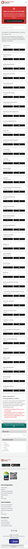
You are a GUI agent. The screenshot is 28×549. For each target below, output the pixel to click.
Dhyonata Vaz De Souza (8, 206)
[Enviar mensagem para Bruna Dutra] (19, 135)
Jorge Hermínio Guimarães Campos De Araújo (13, 291)
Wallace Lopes (6, 358)
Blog (2, 496)
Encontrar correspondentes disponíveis (15, 21)
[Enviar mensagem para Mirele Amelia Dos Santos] (19, 78)
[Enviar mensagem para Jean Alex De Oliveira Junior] (19, 315)
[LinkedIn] (16, 531)
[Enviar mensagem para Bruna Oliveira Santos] (19, 87)
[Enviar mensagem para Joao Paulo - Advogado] (19, 305)
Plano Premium (4, 487)
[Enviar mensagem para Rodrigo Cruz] (19, 248)
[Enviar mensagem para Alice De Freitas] (19, 267)
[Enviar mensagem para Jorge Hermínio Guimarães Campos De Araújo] (19, 296)
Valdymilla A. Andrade (8, 320)
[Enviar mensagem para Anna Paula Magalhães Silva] (19, 125)
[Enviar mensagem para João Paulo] (19, 163)
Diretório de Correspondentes (7, 510)
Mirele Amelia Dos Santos (9, 73)
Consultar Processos (5, 522)
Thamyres (5, 178)
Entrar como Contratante (6, 506)
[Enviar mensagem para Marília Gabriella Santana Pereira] (19, 286)
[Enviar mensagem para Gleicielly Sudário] (19, 173)
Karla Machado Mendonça (9, 225)
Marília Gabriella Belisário (9, 215)
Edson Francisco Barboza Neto (10, 339)
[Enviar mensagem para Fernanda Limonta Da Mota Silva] (19, 116)
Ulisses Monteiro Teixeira (9, 92)
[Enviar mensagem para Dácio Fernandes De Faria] (19, 201)
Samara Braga (6, 149)
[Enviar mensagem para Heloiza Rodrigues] (19, 258)
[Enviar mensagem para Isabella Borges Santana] (19, 69)
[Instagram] (12, 531)
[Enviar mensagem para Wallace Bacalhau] (19, 59)
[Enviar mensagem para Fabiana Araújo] (19, 50)
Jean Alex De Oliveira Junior (9, 310)
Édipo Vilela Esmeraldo (8, 367)
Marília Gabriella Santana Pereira (10, 282)
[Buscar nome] (24, 435)
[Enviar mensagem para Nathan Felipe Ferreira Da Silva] (19, 106)
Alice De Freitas (6, 263)
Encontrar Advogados (5, 523)
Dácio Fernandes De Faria (9, 197)
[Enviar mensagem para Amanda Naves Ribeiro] (19, 239)
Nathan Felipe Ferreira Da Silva (10, 102)
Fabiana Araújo (6, 45)
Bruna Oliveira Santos (8, 83)
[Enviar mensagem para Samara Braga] (19, 154)
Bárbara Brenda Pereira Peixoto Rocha (12, 187)
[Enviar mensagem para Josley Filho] (19, 353)
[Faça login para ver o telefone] (8, 50)
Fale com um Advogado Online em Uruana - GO (14, 425)
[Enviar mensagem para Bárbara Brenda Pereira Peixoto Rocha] (19, 192)
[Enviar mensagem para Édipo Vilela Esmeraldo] (19, 372)
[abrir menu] (26, 2)
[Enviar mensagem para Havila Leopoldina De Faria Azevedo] (19, 334)
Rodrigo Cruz (6, 244)
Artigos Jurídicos (4, 494)
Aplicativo (3, 489)
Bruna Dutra (6, 130)
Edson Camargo (6, 376)
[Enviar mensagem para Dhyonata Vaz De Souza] (19, 211)
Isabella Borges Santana (8, 64)
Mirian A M (5, 272)
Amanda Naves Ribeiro (8, 234)
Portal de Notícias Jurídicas (6, 525)
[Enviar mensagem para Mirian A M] (19, 277)
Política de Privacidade (14, 534)
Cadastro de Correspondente (7, 491)
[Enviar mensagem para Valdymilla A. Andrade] (19, 324)
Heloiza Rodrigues (7, 253)
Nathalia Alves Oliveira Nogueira (10, 140)
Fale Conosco (4, 498)
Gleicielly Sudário (7, 168)
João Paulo (5, 159)
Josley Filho (6, 348)
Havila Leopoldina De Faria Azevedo (11, 329)
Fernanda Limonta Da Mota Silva (10, 111)
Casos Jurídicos (4, 520)
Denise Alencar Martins (8, 386)
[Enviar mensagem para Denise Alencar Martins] (19, 390)
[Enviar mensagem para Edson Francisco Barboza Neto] (19, 343)
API (1, 512)
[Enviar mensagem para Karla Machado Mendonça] (19, 230)
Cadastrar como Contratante (7, 508)
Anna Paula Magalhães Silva (9, 121)
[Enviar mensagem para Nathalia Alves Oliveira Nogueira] (19, 144)
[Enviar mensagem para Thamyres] (19, 182)
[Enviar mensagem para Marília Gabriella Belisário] (19, 220)
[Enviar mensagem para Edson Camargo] (19, 381)
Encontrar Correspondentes (6, 504)
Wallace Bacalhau (7, 55)
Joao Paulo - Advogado (8, 301)
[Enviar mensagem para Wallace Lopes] (19, 362)
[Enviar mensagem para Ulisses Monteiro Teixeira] (19, 97)
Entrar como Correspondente (7, 493)
